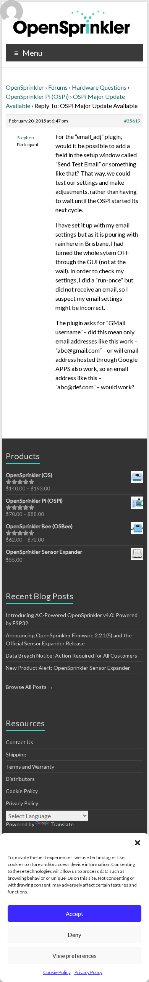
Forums (58, 87)
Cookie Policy (57, 972)
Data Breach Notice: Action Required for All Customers (71, 655)
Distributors (20, 779)
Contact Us (19, 742)
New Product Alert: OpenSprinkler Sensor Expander (68, 667)
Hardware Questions (99, 87)
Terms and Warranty (30, 766)
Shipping (16, 754)
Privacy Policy (88, 972)
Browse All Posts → (29, 687)
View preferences (74, 955)
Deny (74, 934)
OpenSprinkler (25, 87)
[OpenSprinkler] (72, 23)
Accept (74, 913)
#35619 (132, 121)
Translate (62, 824)
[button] (137, 843)
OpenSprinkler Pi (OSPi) (37, 96)
